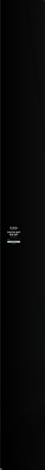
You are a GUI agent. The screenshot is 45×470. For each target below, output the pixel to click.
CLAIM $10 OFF (14, 241)
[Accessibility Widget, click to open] (1, 469)
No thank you (14, 243)
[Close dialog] (44, 0)
